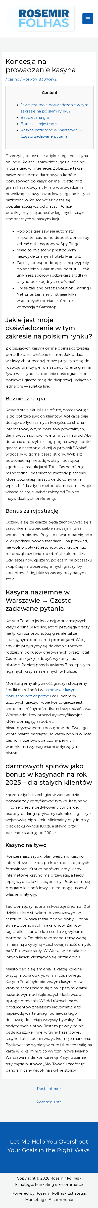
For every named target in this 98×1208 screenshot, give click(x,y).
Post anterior (49, 1088)
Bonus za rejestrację (39, 124)
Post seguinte (49, 1102)
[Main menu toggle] (87, 18)
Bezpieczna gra (35, 117)
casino (13, 79)
